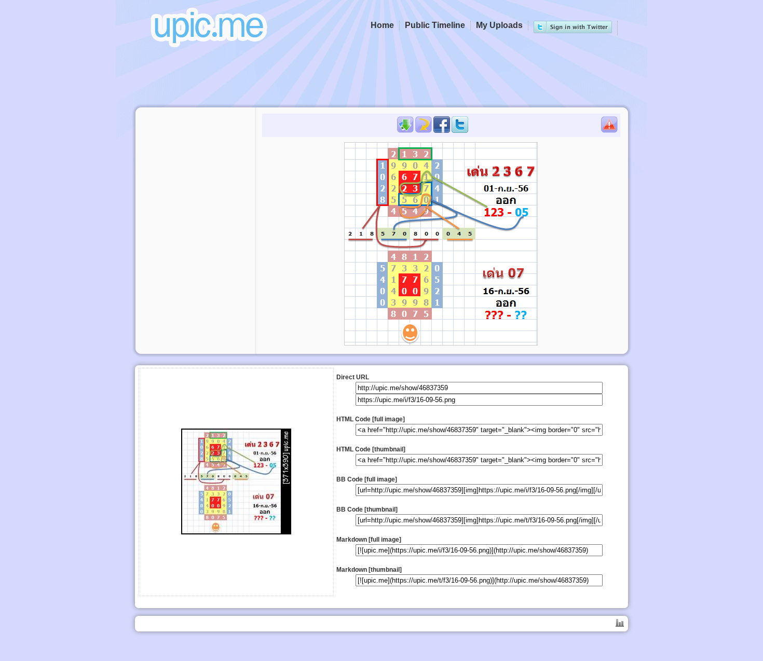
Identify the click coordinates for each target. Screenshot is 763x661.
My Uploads (499, 25)
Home (382, 25)
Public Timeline (435, 25)
